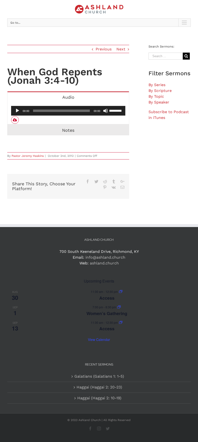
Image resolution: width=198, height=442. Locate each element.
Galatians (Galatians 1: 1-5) (99, 376)
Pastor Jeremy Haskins (28, 156)
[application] (68, 111)
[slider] (116, 110)
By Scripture (160, 90)
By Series (156, 85)
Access (106, 298)
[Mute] (105, 110)
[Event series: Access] (120, 292)
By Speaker (158, 102)
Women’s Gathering (106, 313)
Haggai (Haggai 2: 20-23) (99, 387)
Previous (104, 49)
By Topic (156, 96)
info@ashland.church (105, 257)
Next (120, 49)
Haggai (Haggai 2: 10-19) (99, 398)
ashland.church (104, 263)
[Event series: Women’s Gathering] (119, 307)
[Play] (17, 110)
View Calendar (99, 339)
